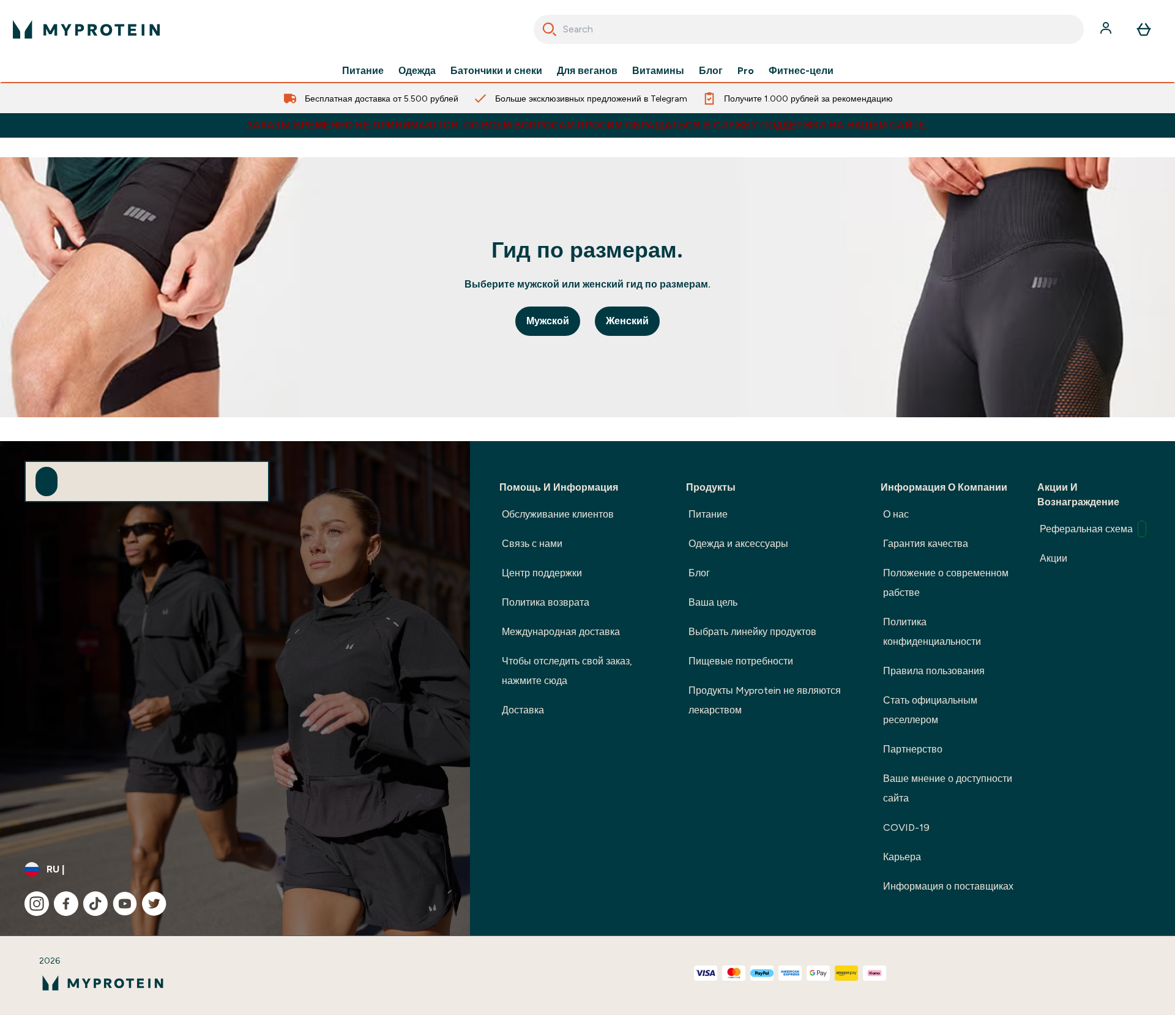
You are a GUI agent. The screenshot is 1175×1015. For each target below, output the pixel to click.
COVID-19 (906, 827)
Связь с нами (532, 543)
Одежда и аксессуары (738, 543)
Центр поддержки (542, 573)
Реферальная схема (1086, 529)
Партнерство (912, 749)
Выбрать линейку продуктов (752, 631)
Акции (1053, 558)
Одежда (417, 71)
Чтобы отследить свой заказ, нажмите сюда (567, 671)
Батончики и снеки (496, 71)
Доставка (523, 710)
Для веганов (587, 71)
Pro (745, 71)
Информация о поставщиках (948, 886)
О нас (896, 514)
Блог (711, 71)
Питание (363, 71)
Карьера (902, 857)
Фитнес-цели (801, 71)
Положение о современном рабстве (946, 583)
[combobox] (809, 29)
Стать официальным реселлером (930, 710)
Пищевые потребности (740, 661)
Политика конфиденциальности (932, 632)
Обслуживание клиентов (558, 514)
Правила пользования (934, 671)
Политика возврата (545, 602)
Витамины (658, 71)
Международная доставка (561, 631)
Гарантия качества (925, 543)
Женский (627, 321)
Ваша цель (712, 602)
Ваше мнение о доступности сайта (947, 788)
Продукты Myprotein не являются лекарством (764, 700)
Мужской (547, 321)
